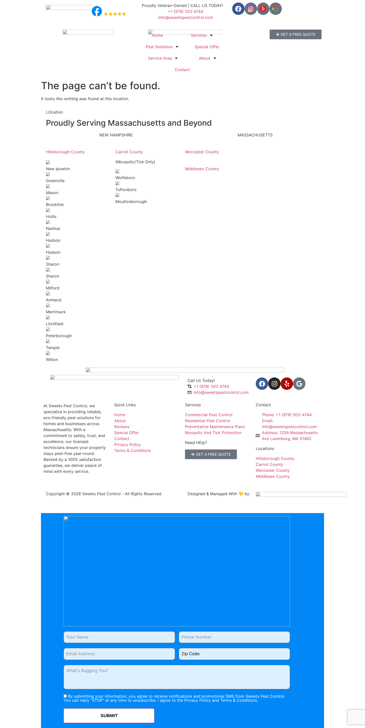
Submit (109, 715)
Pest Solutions (159, 46)
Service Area (160, 58)
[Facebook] (238, 8)
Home (157, 35)
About (204, 58)
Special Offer (207, 46)
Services (199, 35)
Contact (182, 69)
